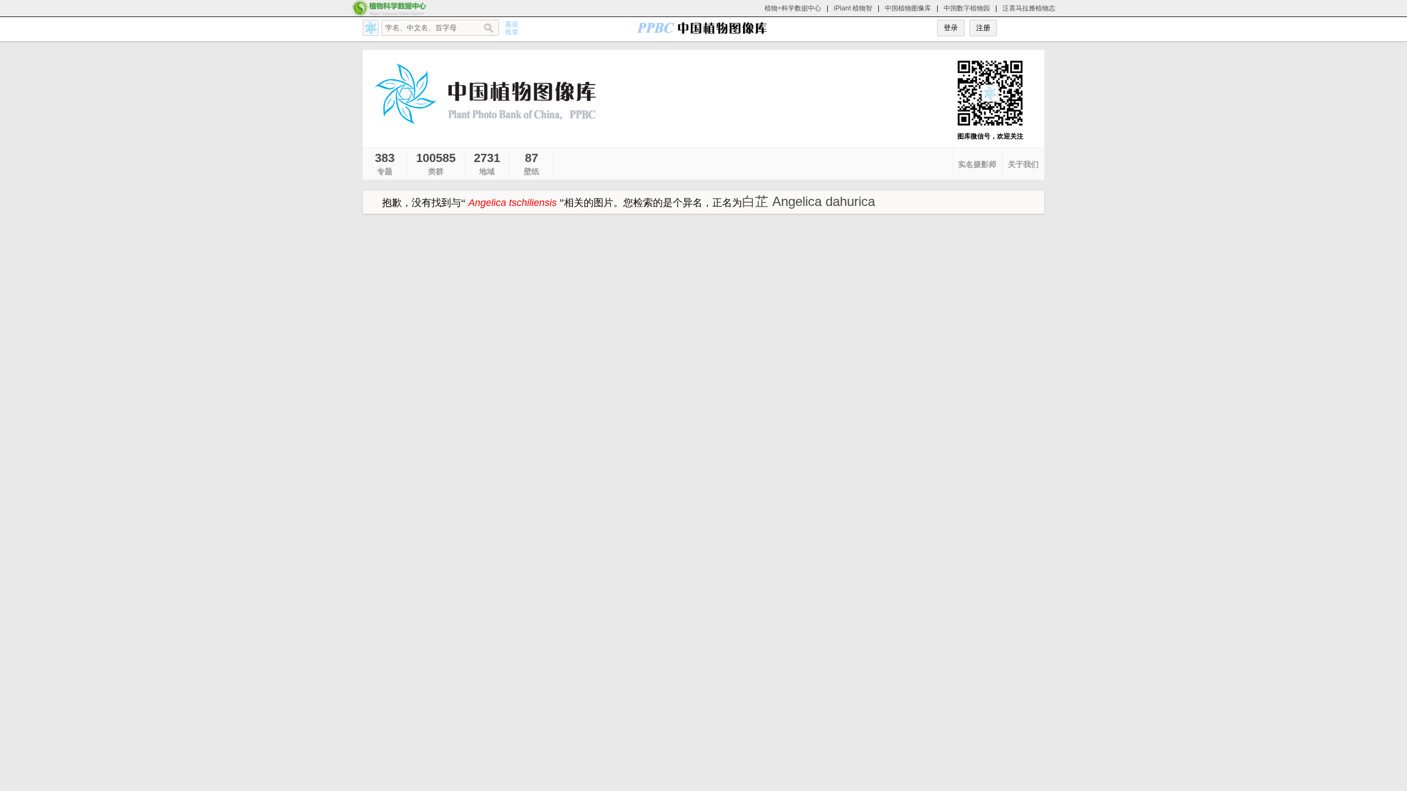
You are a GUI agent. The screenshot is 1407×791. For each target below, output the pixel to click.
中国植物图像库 (908, 8)
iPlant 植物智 (853, 8)
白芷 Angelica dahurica (808, 201)
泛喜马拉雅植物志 (1028, 8)
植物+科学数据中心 (793, 8)
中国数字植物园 (967, 8)
